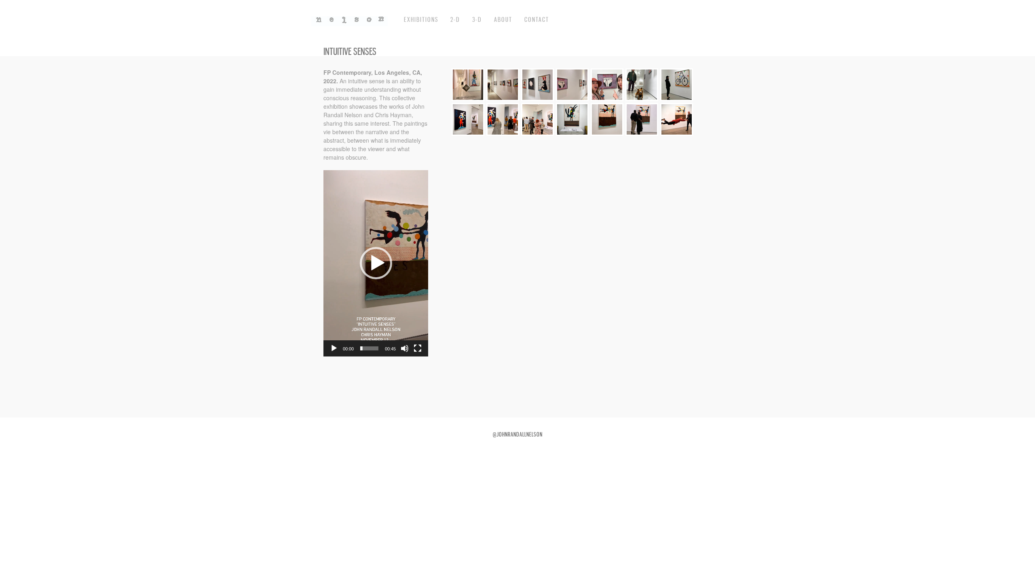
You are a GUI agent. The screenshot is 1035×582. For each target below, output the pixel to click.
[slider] (369, 348)
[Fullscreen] (418, 348)
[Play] (334, 348)
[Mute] (405, 348)
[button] (376, 263)
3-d (477, 19)
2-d (455, 19)
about (503, 19)
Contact (536, 19)
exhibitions (421, 19)
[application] (375, 263)
